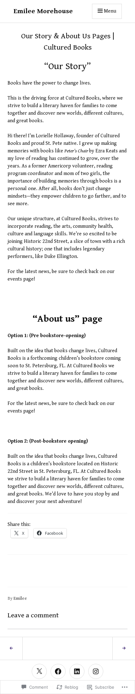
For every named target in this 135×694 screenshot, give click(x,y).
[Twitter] (39, 671)
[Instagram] (95, 671)
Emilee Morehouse (43, 11)
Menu (110, 11)
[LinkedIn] (76, 671)
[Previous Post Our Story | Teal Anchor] (11, 648)
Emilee (20, 598)
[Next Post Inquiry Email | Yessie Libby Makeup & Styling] (123, 648)
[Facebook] (58, 671)
